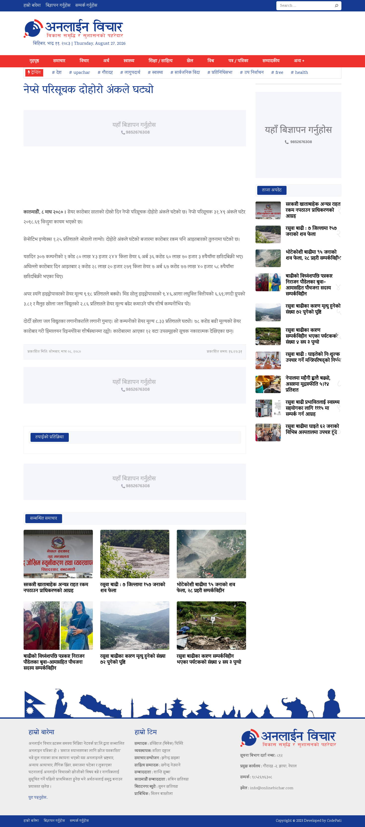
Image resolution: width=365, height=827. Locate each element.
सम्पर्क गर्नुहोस (86, 5)
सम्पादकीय (271, 61)
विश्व (211, 61)
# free (277, 73)
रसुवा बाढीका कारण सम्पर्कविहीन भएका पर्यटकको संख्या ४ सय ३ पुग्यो (209, 659)
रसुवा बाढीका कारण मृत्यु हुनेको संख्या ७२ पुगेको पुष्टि (132, 659)
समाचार (59, 61)
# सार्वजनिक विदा (185, 73)
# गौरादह (105, 73)
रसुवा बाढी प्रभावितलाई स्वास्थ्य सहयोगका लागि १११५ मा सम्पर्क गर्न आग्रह (312, 408)
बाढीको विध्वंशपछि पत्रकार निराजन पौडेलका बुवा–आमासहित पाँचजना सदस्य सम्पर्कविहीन (54, 662)
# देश (57, 73)
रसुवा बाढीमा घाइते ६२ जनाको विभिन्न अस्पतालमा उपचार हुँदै (312, 429)
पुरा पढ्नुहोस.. (38, 798)
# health (299, 73)
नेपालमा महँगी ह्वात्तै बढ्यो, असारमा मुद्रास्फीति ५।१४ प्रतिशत (308, 384)
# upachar (79, 73)
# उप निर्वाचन (252, 73)
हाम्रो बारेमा (32, 5)
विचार (84, 61)
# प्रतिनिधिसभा (219, 73)
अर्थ (106, 61)
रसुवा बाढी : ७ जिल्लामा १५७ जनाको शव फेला (132, 588)
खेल (190, 61)
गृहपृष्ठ (34, 61)
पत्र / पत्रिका (238, 61)
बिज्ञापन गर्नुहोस (58, 5)
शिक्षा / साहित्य (161, 61)
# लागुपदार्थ (130, 73)
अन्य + (299, 61)
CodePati (334, 821)
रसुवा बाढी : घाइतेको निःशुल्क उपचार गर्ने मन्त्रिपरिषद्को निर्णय (313, 357)
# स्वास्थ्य (155, 73)
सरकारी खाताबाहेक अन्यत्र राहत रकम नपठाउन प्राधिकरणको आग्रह (56, 588)
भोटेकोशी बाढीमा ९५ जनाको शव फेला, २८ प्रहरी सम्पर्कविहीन (206, 588)
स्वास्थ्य (129, 61)
